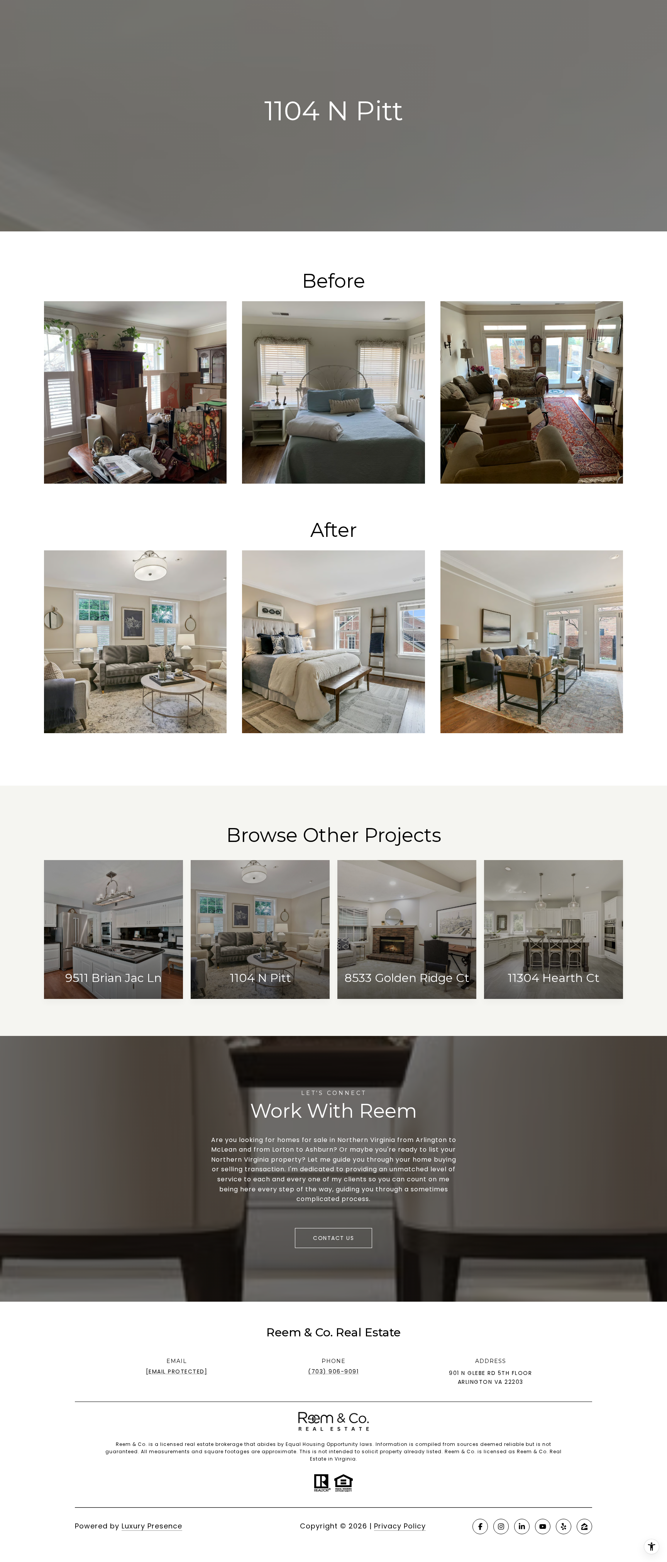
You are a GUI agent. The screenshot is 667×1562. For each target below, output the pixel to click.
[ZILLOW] (584, 1526)
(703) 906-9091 (333, 1371)
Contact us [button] (333, 1238)
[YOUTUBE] (542, 1526)
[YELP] (563, 1526)
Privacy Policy (400, 1526)
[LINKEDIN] (522, 1526)
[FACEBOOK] (480, 1526)
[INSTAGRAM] (501, 1526)
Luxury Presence (152, 1526)
